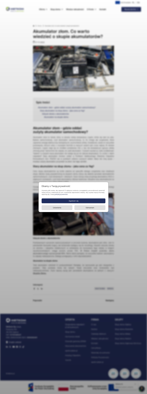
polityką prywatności (61, 194)
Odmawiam (90, 208)
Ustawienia (57, 208)
